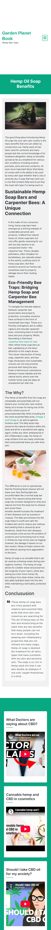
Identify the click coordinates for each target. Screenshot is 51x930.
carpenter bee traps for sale (22, 341)
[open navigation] (44, 38)
